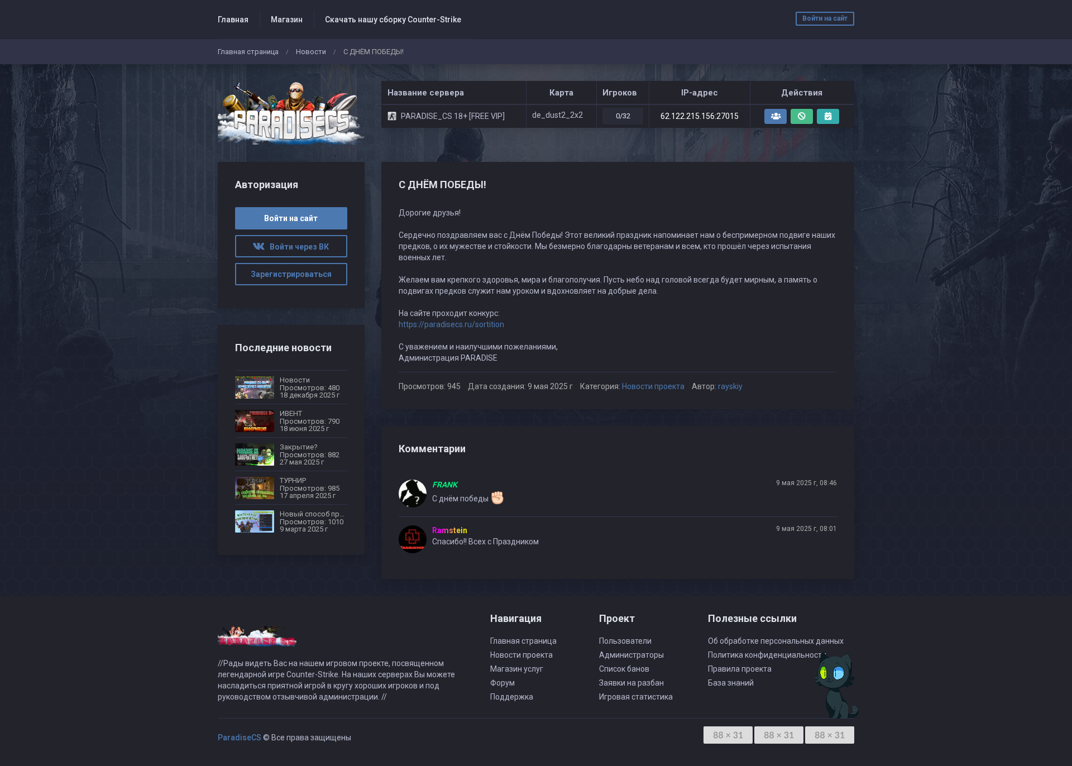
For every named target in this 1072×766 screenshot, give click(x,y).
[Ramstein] (415, 539)
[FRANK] (415, 494)
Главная (233, 19)
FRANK (444, 484)
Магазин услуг (516, 668)
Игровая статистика (636, 696)
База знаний (731, 682)
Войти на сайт (825, 18)
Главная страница (248, 51)
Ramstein (449, 530)
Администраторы (631, 654)
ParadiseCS (239, 737)
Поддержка (511, 696)
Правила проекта (740, 668)
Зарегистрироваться (291, 274)
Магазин (287, 19)
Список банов (624, 668)
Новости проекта (653, 386)
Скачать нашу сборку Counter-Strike (393, 19)
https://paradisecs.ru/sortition (451, 324)
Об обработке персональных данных (776, 640)
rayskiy (730, 386)
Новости (311, 51)
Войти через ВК (297, 246)
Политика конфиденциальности (767, 654)
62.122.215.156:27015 (700, 116)
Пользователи (625, 640)
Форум (502, 682)
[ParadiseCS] (291, 113)
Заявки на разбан (631, 682)
